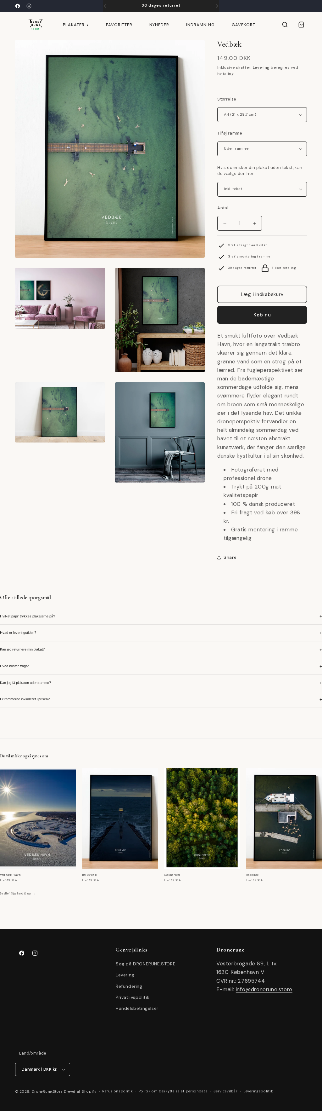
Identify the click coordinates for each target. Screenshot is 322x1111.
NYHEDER (159, 24)
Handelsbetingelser (137, 1008)
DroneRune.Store (47, 1091)
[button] (285, 25)
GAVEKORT (243, 24)
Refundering (129, 986)
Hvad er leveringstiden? (161, 632)
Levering (261, 67)
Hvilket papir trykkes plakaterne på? (161, 616)
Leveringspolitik (258, 1091)
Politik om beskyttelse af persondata (173, 1091)
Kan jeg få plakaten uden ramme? (161, 682)
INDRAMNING (200, 24)
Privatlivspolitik (132, 997)
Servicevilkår (225, 1091)
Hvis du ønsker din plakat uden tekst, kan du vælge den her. (259, 170)
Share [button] (230, 557)
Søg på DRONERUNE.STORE (145, 964)
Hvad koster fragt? (161, 666)
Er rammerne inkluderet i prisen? (161, 699)
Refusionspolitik (117, 1091)
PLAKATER (76, 24)
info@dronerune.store (264, 989)
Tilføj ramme (229, 133)
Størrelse (226, 99)
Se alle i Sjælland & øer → (18, 893)
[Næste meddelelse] (217, 6)
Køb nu (262, 315)
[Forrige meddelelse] (105, 6)
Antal (222, 208)
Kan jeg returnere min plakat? (161, 649)
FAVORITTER (119, 24)
